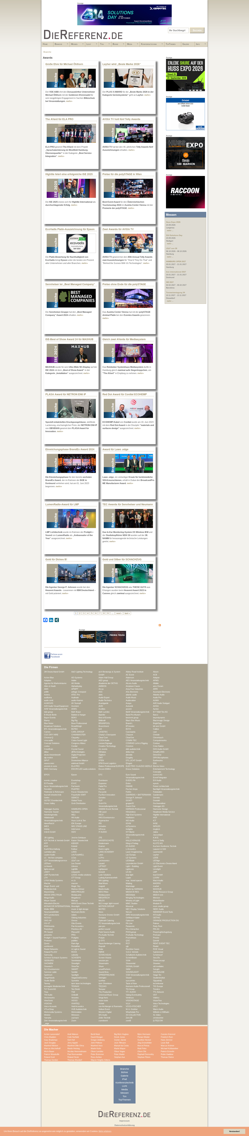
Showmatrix (104, 963)
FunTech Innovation (107, 795)
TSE (73, 992)
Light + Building (132, 866)
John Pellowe (96, 1043)
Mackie (47, 883)
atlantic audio (131, 695)
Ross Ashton (96, 1057)
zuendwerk (103, 1021)
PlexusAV (75, 932)
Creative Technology (107, 746)
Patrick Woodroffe (51, 1054)
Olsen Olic (141, 1051)
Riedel (155, 946)
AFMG (156, 680)
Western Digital (105, 1012)
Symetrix (75, 981)
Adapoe (156, 678)
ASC (101, 692)
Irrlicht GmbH (50, 832)
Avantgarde (103, 703)
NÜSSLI (47, 918)
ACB (155, 675)
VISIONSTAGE (132, 1001)
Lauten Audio (49, 855)
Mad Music (103, 883)
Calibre (156, 729)
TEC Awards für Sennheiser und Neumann (127, 504)
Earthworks (158, 760)
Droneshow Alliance (79, 760)
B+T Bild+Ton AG (160, 712)
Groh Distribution (78, 803)
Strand (128, 978)
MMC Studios (131, 903)
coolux (47, 746)
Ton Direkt (75, 989)
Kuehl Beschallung (52, 849)
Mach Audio (158, 880)
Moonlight (75, 906)
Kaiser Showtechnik (79, 840)
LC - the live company (53, 858)
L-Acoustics (131, 849)
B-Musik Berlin (50, 715)
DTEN (101, 760)
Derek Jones (119, 1037)
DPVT (46, 760)
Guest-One (130, 806)
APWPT (74, 689)
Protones (48, 941)
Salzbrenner (158, 952)
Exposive (102, 783)
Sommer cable (50, 972)
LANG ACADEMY (106, 852)
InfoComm (75, 829)
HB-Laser (103, 812)
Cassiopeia (130, 732)
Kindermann (104, 843)
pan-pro (102, 926)
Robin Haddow (167, 1054)
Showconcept (159, 961)
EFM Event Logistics (107, 763)
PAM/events (49, 926)
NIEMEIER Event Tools (163, 912)
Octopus (102, 918)
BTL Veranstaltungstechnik (55, 729)
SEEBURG (49, 961)
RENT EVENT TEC (161, 943)
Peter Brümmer (97, 1054)
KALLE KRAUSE (133, 840)
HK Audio (75, 818)
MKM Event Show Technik (82, 903)
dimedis (129, 755)
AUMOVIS (48, 703)
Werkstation (76, 1012)
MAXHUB (157, 889)
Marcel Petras (143, 1046)
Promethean (131, 938)
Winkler (47, 1015)
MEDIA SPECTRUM (53, 895)
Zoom (73, 1021)
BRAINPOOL (104, 723)
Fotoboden (157, 792)
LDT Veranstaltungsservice (55, 861)
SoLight (156, 969)
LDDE (155, 858)
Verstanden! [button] (234, 1131)
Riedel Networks (51, 949)
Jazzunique (158, 835)
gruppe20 (130, 803)
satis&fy (74, 955)
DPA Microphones (160, 758)
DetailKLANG (158, 752)
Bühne (114, 45)
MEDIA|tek (130, 895)
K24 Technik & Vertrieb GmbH (57, 840)
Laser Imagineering (134, 852)
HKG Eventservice (107, 818)
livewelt (102, 872)
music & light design (79, 909)
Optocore (130, 920)
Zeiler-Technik (104, 1018)
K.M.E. (156, 838)
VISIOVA (48, 1003)
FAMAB (129, 786)
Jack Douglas (50, 1043)
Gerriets (156, 798)
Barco (155, 715)
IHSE (155, 823)
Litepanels (75, 872)
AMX (46, 689)
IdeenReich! (49, 823)
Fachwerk (75, 786)
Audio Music (131, 698)
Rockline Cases (132, 949)
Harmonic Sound (51, 812)
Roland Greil (49, 1057)
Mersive (156, 898)
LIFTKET (102, 866)
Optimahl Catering (106, 920)
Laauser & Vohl (159, 849)
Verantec (75, 998)
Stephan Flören (143, 1057)
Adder (73, 680)
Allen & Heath (50, 686)
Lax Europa (131, 855)
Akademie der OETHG (108, 683)
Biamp (47, 720)
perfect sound (104, 929)
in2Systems (131, 826)
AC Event (130, 675)
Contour (156, 743)
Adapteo (47, 680)
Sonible (74, 972)
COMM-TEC (131, 740)
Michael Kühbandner (169, 1048)
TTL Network (158, 992)
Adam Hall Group (106, 678)
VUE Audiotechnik (79, 1009)
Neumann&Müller (51, 912)
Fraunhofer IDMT (78, 795)
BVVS (128, 729)
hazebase (75, 812)
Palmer (156, 923)
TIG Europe (158, 986)
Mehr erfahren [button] (105, 1131)
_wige (46, 1023)
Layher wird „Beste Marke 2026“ (121, 64)
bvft (100, 729)
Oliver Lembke (97, 1051)
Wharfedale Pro (132, 1012)
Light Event (157, 866)
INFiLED (156, 826)
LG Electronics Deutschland (165, 863)
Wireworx (75, 1015)
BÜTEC (74, 729)
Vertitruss (130, 998)
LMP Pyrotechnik (51, 875)
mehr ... (170, 230)
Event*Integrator (160, 778)
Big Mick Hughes (121, 1034)
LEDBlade (130, 861)
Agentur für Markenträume (55, 683)
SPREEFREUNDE (107, 975)
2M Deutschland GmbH (54, 672)
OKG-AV (48, 920)
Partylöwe (48, 929)
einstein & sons (50, 766)
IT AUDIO (103, 832)
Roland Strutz (73, 1057)
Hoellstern (130, 818)
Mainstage (130, 886)
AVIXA (156, 706)
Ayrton (156, 709)
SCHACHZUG (105, 955)
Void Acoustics (77, 1006)
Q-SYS (102, 941)
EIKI (155, 763)
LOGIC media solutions (81, 875)
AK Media (75, 683)
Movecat (129, 906)
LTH (46, 878)
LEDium (47, 863)
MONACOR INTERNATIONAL (57, 906)
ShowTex (75, 966)
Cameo (47, 732)
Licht (88, 45)
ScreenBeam (131, 958)
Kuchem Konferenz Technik (164, 846)
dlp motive (48, 758)
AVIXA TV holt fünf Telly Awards (121, 119)
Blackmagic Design (161, 720)
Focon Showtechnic (79, 792)
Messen (73, 45)
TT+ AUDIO (131, 992)
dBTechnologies (78, 752)
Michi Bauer (49, 1051)
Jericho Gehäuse (78, 838)
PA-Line (129, 923)
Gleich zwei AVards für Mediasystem (124, 339)
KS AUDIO (130, 846)
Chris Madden (50, 1037)
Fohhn (128, 792)
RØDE (101, 952)
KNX (46, 846)
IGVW (128, 823)
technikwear (158, 983)
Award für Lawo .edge (115, 449)
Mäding (129, 883)
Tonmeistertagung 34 (175, 292)
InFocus (102, 829)
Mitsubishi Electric (52, 903)
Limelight (157, 869)
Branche (57, 45)
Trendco (156, 989)
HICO (101, 815)
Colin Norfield (73, 1037)
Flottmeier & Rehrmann (54, 792)
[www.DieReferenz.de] (82, 40)
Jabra (155, 832)
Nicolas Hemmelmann (76, 1051)
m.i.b (73, 880)
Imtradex (102, 826)
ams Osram (158, 686)
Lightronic (130, 869)
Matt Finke (141, 1048)
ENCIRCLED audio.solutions (83, 769)
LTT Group (75, 878)
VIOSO (74, 1001)
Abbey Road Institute (134, 672)
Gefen (46, 798)
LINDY (47, 872)
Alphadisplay (76, 686)
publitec (74, 941)
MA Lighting (103, 880)
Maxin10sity (49, 892)
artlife (46, 692)
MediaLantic (76, 895)
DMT (101, 758)
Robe (101, 949)
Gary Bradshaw (50, 1040)
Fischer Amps (132, 789)
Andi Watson (72, 1034)
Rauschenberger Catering (109, 943)
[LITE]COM (158, 1021)
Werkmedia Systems (53, 1012)
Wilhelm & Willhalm (161, 1012)
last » (127, 613)
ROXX (74, 952)
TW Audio (48, 995)
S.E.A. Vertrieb (132, 952)
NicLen (129, 912)
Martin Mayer (119, 1048)
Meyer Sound (50, 901)
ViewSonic (48, 1001)
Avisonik (129, 706)
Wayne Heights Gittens (100, 1060)
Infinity (47, 829)
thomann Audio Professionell (138, 986)
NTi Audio (157, 915)
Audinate (75, 698)
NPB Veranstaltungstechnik (137, 915)
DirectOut (157, 755)
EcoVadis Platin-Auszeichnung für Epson (70, 229)
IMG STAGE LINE (79, 826)
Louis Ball (165, 1043)
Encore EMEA (105, 769)
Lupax (128, 878)
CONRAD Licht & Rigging (137, 743)
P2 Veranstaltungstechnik (109, 923)
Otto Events (76, 923)
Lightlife (74, 869)
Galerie (185, 44)
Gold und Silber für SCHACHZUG (121, 559)
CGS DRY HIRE (51, 735)
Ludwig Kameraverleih (108, 878)
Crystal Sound (77, 749)
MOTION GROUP (106, 906)
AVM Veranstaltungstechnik (55, 709)
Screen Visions (105, 958)
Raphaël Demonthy (145, 1054)
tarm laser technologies (81, 983)
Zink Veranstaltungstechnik (55, 1021)
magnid (102, 886)
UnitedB (74, 995)
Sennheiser (76, 961)
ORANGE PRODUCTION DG (166, 920)
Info (197, 45)
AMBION (102, 686)
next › (119, 613)
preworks (48, 935)
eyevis (156, 783)
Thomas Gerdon (51, 1060)
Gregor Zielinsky (98, 1040)
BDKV (74, 718)
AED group (103, 680)
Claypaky (75, 738)
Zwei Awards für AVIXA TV (118, 229)
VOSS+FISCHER (133, 1006)
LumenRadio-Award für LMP (62, 504)
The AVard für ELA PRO (59, 119)
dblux (46, 752)
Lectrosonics (104, 861)
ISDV (73, 832)
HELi (73, 815)
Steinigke (102, 978)
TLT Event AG (50, 989)
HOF (155, 818)
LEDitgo (156, 861)
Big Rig (74, 720)
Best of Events (105, 718)
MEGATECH (104, 898)
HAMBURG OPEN (79, 809)
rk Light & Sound (78, 949)
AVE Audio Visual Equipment (56, 706)
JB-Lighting (49, 838)
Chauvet (129, 735)
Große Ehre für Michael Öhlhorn (64, 64)
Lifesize (74, 866)
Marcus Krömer (167, 1046)
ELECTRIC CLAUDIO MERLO (139, 766)
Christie (156, 735)
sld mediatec (158, 966)
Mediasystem (104, 895)
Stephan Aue (119, 1057)
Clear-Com (103, 738)
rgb (127, 946)
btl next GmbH (159, 726)
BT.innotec (130, 726)
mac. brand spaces (134, 880)
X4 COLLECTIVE (133, 1015)
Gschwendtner (159, 803)
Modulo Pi (157, 903)
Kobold (74, 846)
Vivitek (101, 1003)
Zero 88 (129, 1018)
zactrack (75, 1018)
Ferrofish (48, 789)
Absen (155, 672)
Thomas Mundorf (74, 1060)
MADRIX (157, 883)
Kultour (74, 849)
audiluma (48, 698)
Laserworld (157, 852)
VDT (155, 995)
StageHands (49, 978)
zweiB (128, 1021)
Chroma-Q (48, 738)
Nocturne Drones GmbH (109, 915)
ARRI (155, 689)
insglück (156, 829)
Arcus (101, 689)
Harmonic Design (160, 809)
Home (45, 44)
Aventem (75, 706)
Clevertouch (158, 738)
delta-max (130, 752)
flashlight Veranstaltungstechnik (166, 789)
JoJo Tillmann (120, 1043)
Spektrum (48, 975)
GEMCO (75, 798)
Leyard (101, 863)
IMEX (46, 826)
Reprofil (102, 946)
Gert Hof (71, 1040)
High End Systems (134, 815)
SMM (128, 969)
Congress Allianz (78, 743)
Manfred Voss (97, 1046)
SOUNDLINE (158, 972)
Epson (74, 775)
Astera (47, 695)
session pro (103, 961)
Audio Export (104, 698)
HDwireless (131, 812)
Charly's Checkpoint (107, 735)
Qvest (46, 943)
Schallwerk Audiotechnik (136, 955)
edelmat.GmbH (77, 763)
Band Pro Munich (133, 715)
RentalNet (75, 946)
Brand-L (129, 723)
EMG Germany (50, 769)
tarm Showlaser (105, 983)
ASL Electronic (132, 692)
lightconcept (49, 869)
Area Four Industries (134, 689)
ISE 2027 (170, 282)
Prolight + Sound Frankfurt (55, 938)
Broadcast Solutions (52, 726)
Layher (156, 855)
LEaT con (75, 861)
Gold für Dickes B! (56, 559)
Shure (101, 966)
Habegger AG (159, 806)
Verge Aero (103, 998)
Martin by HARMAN (134, 889)
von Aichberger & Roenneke (110, 1006)
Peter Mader (119, 1054)
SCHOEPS (76, 958)
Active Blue (49, 678)
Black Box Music (133, 720)
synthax (102, 981)
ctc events (103, 749)
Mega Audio (49, 898)
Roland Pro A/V (50, 952)
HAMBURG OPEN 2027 (176, 261)
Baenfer (102, 715)
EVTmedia (48, 783)
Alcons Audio (131, 683)
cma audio (48, 740)
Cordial (74, 746)
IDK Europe (76, 823)
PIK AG (156, 929)
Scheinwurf (157, 955)
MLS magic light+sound (109, 903)
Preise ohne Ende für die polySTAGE (124, 284)
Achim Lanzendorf (52, 1034)
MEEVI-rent (158, 895)
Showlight (75, 963)
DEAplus (102, 752)
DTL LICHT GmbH (134, 760)
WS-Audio (103, 1015)
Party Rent (157, 926)
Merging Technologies (135, 898)
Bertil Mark (95, 1034)
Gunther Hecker (144, 1040)
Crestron (129, 746)
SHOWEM (48, 963)
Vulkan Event (104, 1009)
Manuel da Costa (121, 1046)
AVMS (74, 709)
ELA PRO (75, 766)
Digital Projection (78, 755)
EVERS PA (130, 780)
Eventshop (75, 780)
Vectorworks (49, 998)
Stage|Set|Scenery (79, 978)
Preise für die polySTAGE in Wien (122, 174)
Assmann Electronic (161, 692)
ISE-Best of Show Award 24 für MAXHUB (69, 339)
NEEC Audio (158, 909)
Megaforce (75, 898)
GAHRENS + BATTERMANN (138, 795)
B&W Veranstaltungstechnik (137, 712)
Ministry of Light (132, 901)
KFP (46, 843)
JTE (100, 838)
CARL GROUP (77, 732)
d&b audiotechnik (133, 749)
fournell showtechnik (52, 795)
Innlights (129, 829)
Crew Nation (158, 746)
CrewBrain (48, 749)
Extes (128, 783)
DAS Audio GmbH (160, 749)
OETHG (156, 918)
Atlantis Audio (158, 695)
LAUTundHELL (77, 855)
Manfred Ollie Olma (75, 1046)
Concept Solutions (52, 743)
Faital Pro (103, 786)
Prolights (75, 938)
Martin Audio (104, 889)
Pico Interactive (132, 929)
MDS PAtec (104, 892)
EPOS (47, 775)
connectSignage (105, 743)
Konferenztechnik (148, 45)
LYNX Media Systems (53, 880)
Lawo (101, 855)
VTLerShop (49, 1009)
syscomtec (130, 981)
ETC (100, 775)
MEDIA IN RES (132, 892)
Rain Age (75, 943)
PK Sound (48, 932)
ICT (154, 821)
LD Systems (131, 858)
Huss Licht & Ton (78, 821)
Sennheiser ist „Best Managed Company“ (70, 284)
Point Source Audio (107, 932)
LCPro (101, 858)
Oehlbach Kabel (132, 918)
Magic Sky (75, 886)
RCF (128, 943)
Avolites (102, 709)
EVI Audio (157, 780)
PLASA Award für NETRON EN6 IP (65, 394)
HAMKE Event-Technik (108, 809)
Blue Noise (48, 723)
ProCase (157, 935)
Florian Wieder (143, 1037)
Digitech (102, 755)
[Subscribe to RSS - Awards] (102, 625)
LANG (74, 852)
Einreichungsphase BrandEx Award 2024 (69, 449)
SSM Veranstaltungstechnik (137, 975)
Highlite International (161, 815)
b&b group (48, 712)
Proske (156, 938)
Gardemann (158, 795)
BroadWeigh (76, 726)
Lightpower (103, 869)
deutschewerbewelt (52, 755)
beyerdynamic (159, 718)
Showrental (130, 963)
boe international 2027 (176, 272)
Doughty (129, 758)
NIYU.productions (51, 915)
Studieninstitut (159, 978)
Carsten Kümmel (168, 1034)
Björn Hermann (143, 1034)
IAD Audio (130, 821)
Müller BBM (49, 909)
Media (129, 45)
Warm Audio (158, 1009)
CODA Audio (104, 740)
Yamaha (47, 1018)
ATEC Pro (75, 695)
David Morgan (97, 1037)
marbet (156, 886)
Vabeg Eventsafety (134, 995)
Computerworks (160, 740)
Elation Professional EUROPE (111, 766)
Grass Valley (49, 803)
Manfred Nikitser (51, 1046)
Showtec (156, 963)
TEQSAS (102, 986)
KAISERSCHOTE (106, 840)
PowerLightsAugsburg (162, 932)
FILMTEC (75, 789)
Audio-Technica (105, 700)
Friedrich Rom (167, 1037)
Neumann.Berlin (78, 912)
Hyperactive (104, 821)
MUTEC (102, 909)
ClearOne (130, 738)
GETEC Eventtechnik (53, 800)
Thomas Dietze (167, 1057)
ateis (101, 695)
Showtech (48, 966)
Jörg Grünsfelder (144, 1043)
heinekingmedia (50, 815)
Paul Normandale (74, 1054)
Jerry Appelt (72, 1043)
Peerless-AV (76, 929)
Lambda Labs (50, 852)
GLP (100, 800)
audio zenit (48, 700)
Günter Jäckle (120, 1040)
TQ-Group (130, 989)
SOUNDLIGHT (132, 972)
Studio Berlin (49, 981)
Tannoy (47, 983)
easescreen (49, 763)
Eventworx (103, 780)
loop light (129, 875)
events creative (50, 780)
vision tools (103, 1001)
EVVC (74, 783)
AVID (101, 706)
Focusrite (102, 792)
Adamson (130, 678)
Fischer (102, 789)
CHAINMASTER (78, 735)
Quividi (156, 941)
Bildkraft (102, 720)
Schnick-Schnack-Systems (55, 958)
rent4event (48, 946)
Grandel (156, 800)
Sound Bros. (104, 972)
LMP (155, 872)
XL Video (157, 1015)
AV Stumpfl (76, 703)
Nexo (101, 912)
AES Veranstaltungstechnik (137, 680)
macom (74, 883)
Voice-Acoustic (50, 1006)
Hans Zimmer (166, 1040)
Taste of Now (131, 983)
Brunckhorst (104, 726)
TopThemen (170, 44)
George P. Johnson (134, 798)
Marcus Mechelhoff (52, 1048)
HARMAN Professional (135, 809)
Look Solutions (105, 875)
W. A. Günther (132, 1009)
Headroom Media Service (164, 812)
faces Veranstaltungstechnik (56, 786)
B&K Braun (76, 712)
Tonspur (102, 989)
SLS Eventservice (51, 969)
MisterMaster (158, 901)
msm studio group (160, 906)
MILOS (102, 901)
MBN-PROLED (77, 892)
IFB (100, 823)
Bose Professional (79, 723)
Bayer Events (50, 718)
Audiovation (131, 700)
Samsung (48, 955)
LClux (73, 858)
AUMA (156, 700)
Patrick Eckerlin (167, 1051)
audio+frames (77, 700)
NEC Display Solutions (135, 909)
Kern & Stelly (158, 840)
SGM (128, 961)
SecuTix (156, 958)
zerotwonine (158, 1018)
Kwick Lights (104, 849)
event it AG (157, 775)
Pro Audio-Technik (106, 935)
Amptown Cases (133, 686)
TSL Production (105, 992)
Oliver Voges (119, 1051)
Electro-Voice (158, 766)
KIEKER (74, 843)
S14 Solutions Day (174, 235)
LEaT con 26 (171, 248)
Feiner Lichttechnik (161, 786)
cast (155, 732)
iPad (124, 1079)
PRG (73, 935)
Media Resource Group (163, 892)
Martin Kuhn (96, 1048)
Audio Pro (157, 698)
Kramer (102, 846)
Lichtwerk (48, 866)
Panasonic (130, 926)
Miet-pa (74, 901)
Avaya (128, 703)
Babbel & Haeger (78, 715)
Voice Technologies (161, 1003)
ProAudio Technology (135, 935)
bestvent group (132, 718)
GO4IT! (129, 800)
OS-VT (47, 923)
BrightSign (157, 723)
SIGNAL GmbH (132, 966)
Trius (46, 992)
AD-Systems (76, 678)
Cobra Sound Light (79, 740)
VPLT (155, 1006)
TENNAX (75, 986)
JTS (127, 838)
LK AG (128, 872)
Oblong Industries (78, 918)
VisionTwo (157, 1001)
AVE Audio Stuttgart (161, 703)
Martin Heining (73, 1048)
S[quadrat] (157, 981)
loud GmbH (158, 875)
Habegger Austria (51, 809)
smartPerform (104, 969)
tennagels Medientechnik (54, 986)
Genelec (102, 798)
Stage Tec (157, 975)
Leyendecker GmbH (134, 863)
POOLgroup (131, 932)
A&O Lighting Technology (82, 672)
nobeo (74, 915)
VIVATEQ (75, 1003)
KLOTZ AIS (158, 843)
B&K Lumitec (104, 712)
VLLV (128, 1003)
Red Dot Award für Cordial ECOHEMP (124, 394)
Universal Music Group (108, 995)
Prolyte (102, 938)
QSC (128, 941)
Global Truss (76, 800)
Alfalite (156, 683)
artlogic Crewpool (78, 692)
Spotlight (75, 975)
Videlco (156, 998)
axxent (129, 709)
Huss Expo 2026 (173, 222)
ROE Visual (158, 949)
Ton (101, 45)
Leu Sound (75, 863)
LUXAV (156, 878)
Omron (74, 920)
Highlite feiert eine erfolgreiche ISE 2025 (69, 174)
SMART (74, 969)
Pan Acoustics (77, 926)
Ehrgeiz (129, 763)
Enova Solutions (133, 769)
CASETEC (103, 732)
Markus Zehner (77, 889)
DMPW (74, 758)
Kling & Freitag (132, 843)
